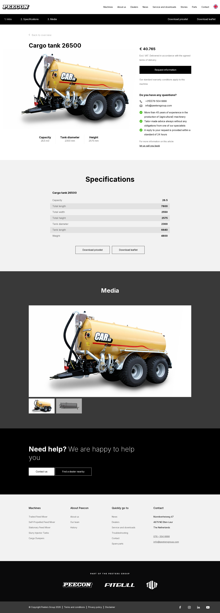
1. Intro (8, 19)
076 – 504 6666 (161, 536)
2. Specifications (30, 19)
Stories (184, 7)
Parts (194, 7)
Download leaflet (206, 19)
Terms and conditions (74, 607)
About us (121, 7)
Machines (108, 7)
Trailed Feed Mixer (38, 516)
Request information (165, 69)
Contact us (41, 471)
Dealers (134, 7)
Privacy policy (95, 607)
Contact (205, 7)
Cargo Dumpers (36, 538)
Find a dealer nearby (73, 471)
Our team (74, 522)
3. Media (52, 19)
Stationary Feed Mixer (39, 527)
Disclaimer (110, 607)
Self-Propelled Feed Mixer (42, 522)
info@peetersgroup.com (158, 105)
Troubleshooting (120, 533)
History (73, 527)
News (145, 7)
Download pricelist (178, 19)
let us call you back (149, 145)
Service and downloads (164, 7)
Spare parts (117, 543)
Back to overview (41, 35)
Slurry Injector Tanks (39, 533)
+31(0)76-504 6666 (156, 101)
